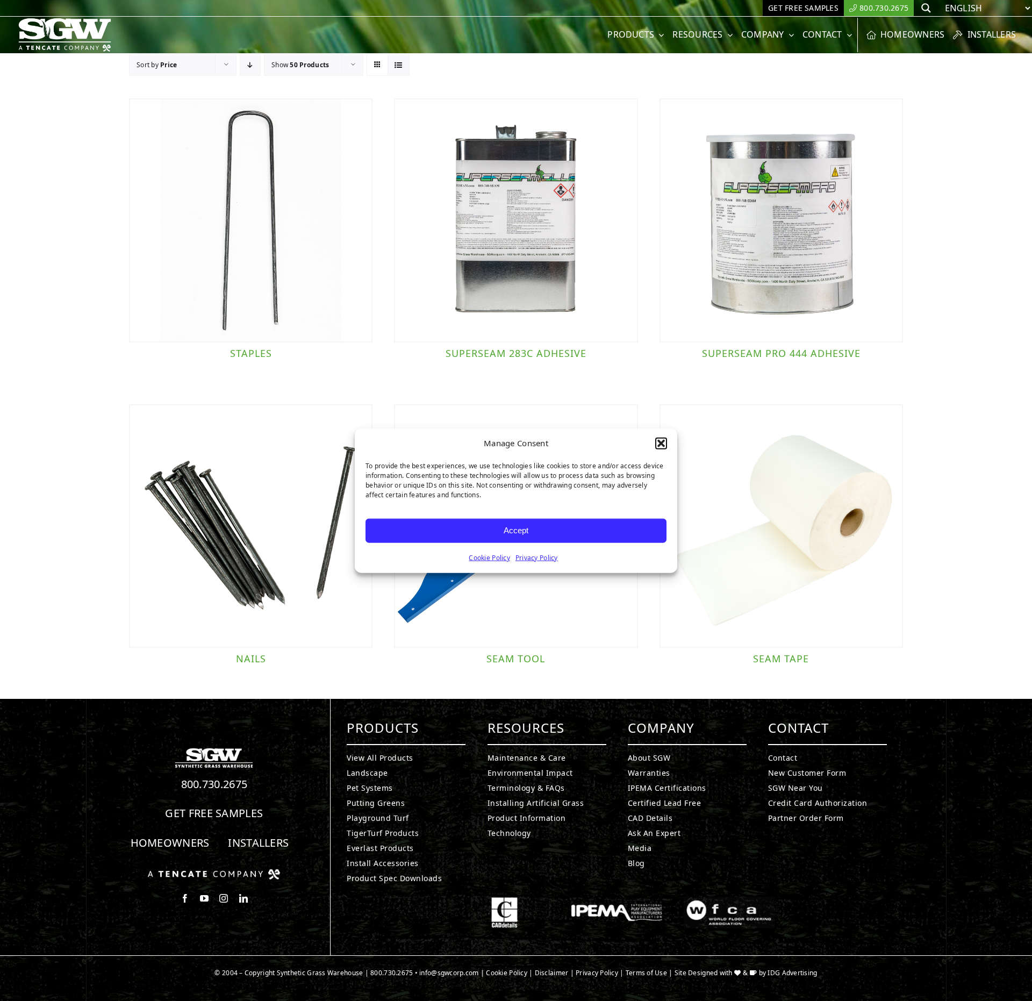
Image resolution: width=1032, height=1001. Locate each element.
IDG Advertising (792, 972)
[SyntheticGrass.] (64, 21)
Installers (258, 842)
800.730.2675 (214, 784)
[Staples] (250, 220)
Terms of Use (646, 972)
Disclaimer (552, 972)
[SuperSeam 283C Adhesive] (515, 220)
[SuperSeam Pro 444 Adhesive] (781, 220)
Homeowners (170, 842)
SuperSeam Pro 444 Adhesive (781, 353)
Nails (251, 658)
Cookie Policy (489, 557)
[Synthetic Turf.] (214, 751)
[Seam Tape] (781, 526)
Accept (516, 530)
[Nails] (250, 526)
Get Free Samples (214, 813)
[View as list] (398, 64)
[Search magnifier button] (926, 8)
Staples (251, 353)
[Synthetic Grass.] (214, 873)
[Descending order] (250, 65)
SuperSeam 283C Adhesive (516, 353)
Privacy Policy (536, 557)
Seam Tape (781, 658)
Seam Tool (515, 658)
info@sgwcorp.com (448, 972)
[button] (661, 443)
